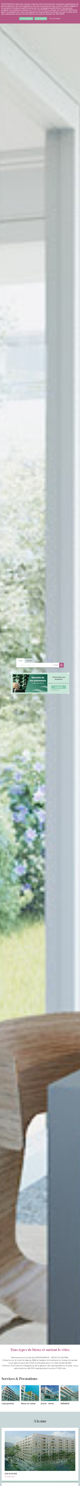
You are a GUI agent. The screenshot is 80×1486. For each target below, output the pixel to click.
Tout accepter (26, 19)
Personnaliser (55, 19)
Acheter (30, 660)
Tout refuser (40, 19)
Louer (20, 660)
